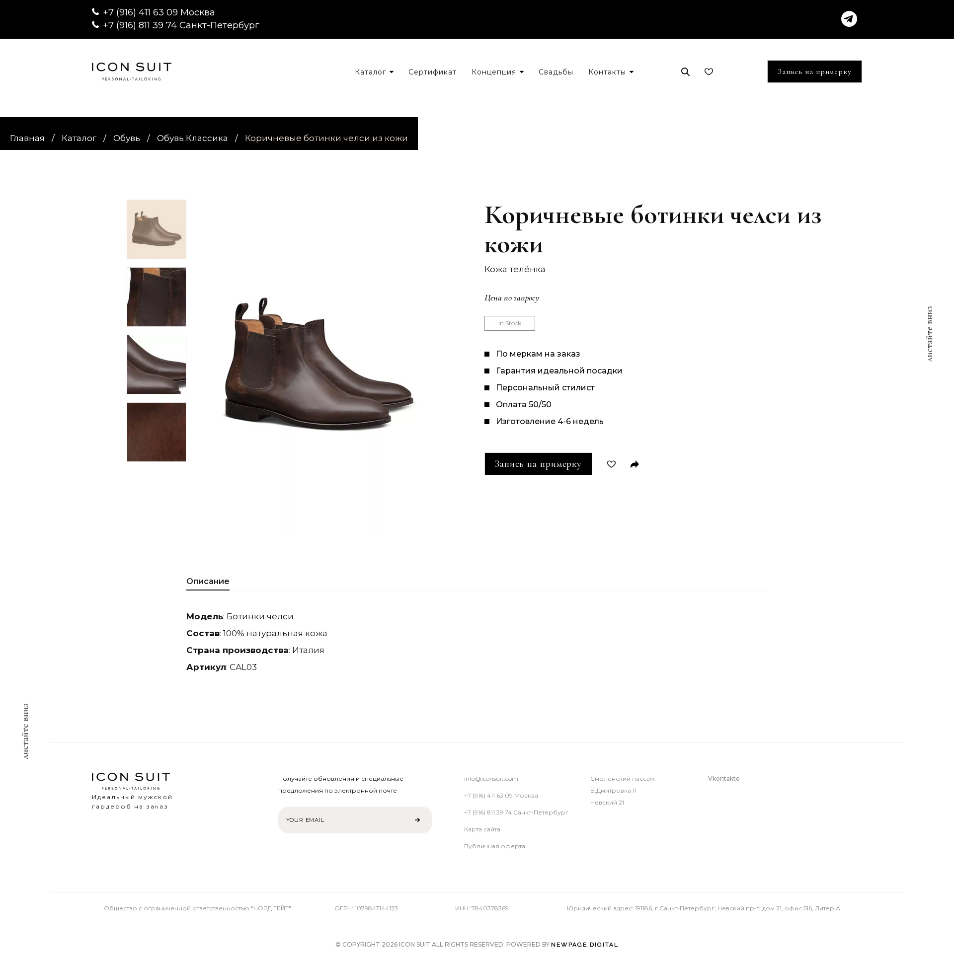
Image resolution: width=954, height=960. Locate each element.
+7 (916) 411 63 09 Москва (159, 12)
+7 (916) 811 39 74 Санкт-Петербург (181, 25)
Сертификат (432, 72)
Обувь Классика (192, 138)
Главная (27, 138)
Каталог (79, 138)
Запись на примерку (815, 71)
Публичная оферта (494, 846)
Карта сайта (482, 829)
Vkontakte (724, 778)
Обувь (126, 138)
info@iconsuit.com (491, 778)
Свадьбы (556, 72)
